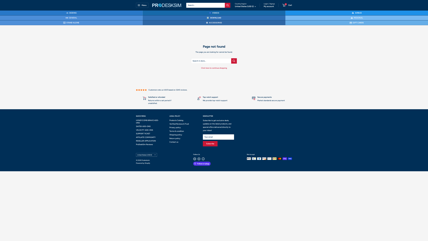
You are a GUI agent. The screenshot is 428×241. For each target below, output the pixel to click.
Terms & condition (176, 131)
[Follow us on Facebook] (194, 158)
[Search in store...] (234, 61)
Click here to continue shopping (214, 68)
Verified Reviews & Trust (179, 124)
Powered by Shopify (143, 163)
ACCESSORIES (215, 23)
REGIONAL (358, 18)
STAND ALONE (72, 23)
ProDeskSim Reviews (144, 144)
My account (269, 6)
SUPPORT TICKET (143, 134)
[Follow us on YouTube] (203, 158)
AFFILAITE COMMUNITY (146, 137)
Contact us (173, 142)
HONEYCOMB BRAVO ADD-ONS (147, 121)
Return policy (174, 138)
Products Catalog (176, 120)
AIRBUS (358, 13)
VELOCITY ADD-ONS (144, 130)
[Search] (227, 5)
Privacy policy (175, 127)
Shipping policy (175, 135)
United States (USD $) (144, 155)
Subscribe (210, 144)
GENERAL (73, 18)
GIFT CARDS (358, 23)
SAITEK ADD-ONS (143, 126)
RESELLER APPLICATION (146, 141)
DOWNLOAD (215, 18)
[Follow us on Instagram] (199, 158)
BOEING (73, 13)
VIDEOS (215, 13)
